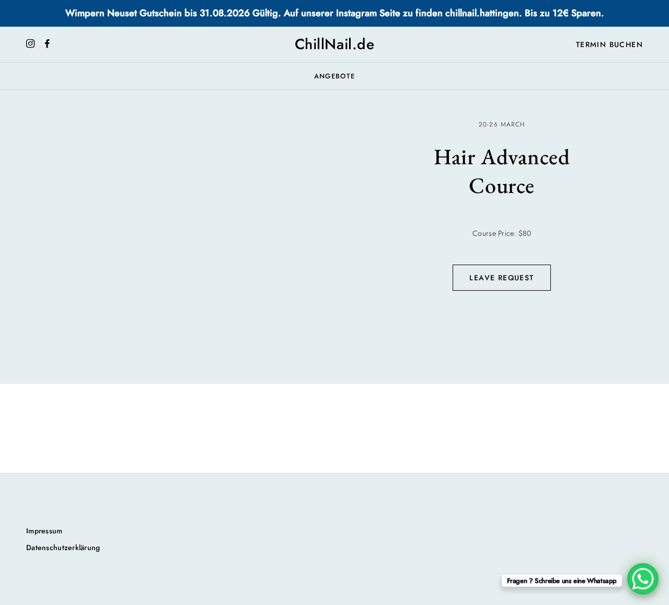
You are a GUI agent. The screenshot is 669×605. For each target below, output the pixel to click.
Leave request (501, 277)
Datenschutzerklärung (63, 547)
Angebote (334, 76)
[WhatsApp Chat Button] (643, 579)
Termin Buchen (609, 44)
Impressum (44, 531)
